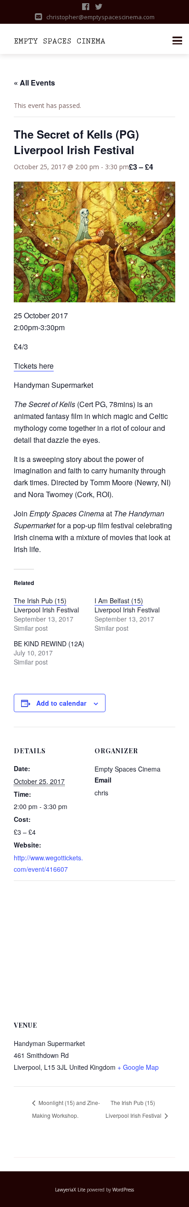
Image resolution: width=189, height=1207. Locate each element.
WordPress (123, 1189)
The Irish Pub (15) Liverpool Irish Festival (46, 605)
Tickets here (34, 365)
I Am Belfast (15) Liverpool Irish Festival (127, 605)
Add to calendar (61, 703)
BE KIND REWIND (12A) (49, 643)
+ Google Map (138, 1067)
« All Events (34, 82)
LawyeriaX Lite (70, 1189)
